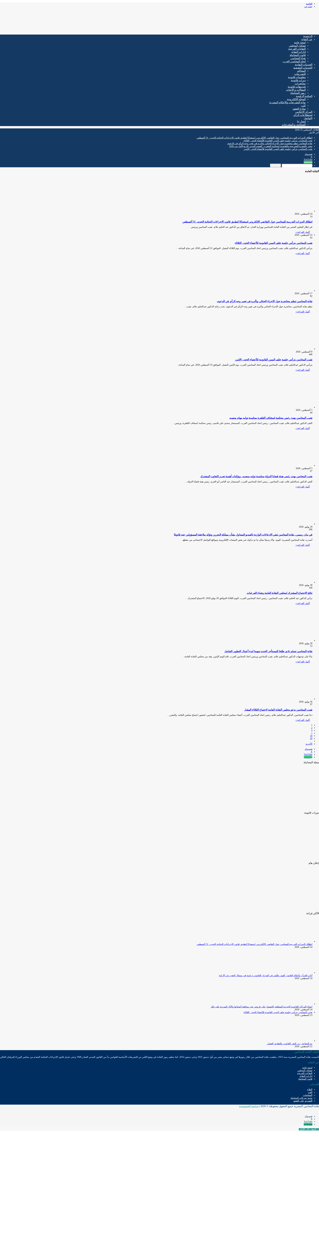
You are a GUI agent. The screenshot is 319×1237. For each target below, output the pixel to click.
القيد (310, 1092)
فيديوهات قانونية (297, 86)
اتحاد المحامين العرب (294, 61)
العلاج (309, 1089)
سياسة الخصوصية (249, 1106)
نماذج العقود (299, 108)
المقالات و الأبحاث (296, 89)
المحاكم (301, 70)
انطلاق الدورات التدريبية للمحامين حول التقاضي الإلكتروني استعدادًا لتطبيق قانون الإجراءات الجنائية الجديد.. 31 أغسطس (254, 138)
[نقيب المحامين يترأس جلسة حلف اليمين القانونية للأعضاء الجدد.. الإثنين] (280, 349)
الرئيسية (307, 36)
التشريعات (300, 74)
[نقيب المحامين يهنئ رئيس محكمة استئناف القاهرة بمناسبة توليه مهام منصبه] (280, 407)
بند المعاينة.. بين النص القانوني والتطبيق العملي (289, 1043)
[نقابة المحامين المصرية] (280, 30)
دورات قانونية (298, 80)
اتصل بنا (301, 121)
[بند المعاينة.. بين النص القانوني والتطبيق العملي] (294, 1040)
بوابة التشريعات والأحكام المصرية (287, 102)
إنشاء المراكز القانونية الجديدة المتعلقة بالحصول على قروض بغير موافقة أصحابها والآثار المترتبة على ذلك (261, 1006)
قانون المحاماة (298, 55)
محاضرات (300, 83)
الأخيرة (309, 744)
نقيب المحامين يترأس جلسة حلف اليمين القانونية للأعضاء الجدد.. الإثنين (278, 149)
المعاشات (307, 1095)
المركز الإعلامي (303, 111)
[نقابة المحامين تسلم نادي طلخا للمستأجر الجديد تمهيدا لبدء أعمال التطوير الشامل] (280, 640)
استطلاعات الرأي (302, 115)
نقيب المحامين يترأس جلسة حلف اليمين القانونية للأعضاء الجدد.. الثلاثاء (278, 140)
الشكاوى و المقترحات (294, 124)
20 (311, 738)
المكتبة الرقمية (304, 96)
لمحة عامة (300, 42)
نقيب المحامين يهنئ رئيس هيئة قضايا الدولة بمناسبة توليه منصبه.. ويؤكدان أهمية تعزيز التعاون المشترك (256, 476)
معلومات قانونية (297, 77)
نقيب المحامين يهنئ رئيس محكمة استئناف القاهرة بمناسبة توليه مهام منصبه (270, 417)
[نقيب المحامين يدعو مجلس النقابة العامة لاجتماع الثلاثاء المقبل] (280, 699)
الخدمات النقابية (303, 64)
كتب (303, 105)
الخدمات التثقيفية (302, 67)
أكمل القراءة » (303, 232)
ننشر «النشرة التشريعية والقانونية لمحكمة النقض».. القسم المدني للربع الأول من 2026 (270, 146)
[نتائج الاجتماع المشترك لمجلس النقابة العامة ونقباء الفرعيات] (280, 582)
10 (311, 736)
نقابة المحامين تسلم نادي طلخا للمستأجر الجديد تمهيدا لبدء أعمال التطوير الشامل (268, 651)
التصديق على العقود (302, 1101)
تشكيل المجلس (297, 45)
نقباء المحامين (298, 58)
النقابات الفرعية (297, 48)
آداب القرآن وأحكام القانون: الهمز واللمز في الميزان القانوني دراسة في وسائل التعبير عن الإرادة (265, 975)
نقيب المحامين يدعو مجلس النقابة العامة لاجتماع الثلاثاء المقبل (278, 709)
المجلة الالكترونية (296, 99)
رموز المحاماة (298, 93)
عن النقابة (306, 39)
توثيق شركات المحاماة (301, 1098)
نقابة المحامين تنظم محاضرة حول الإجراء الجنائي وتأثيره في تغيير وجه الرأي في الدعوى (269, 143)
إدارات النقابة (298, 51)
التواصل (308, 118)
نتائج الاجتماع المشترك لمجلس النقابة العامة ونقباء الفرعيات (279, 593)
